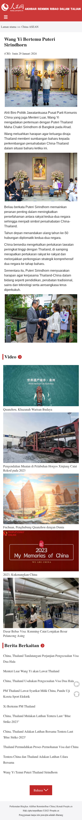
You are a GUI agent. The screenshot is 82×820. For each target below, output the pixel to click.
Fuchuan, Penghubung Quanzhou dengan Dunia (33, 527)
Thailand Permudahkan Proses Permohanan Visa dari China (40, 747)
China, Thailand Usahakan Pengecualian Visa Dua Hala (38, 681)
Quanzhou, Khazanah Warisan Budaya (27, 409)
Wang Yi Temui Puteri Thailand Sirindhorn (30, 772)
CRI (7, 53)
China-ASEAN (29, 27)
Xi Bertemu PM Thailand (19, 706)
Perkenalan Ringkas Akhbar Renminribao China (33, 806)
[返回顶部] (77, 694)
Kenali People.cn (64, 806)
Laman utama (8, 27)
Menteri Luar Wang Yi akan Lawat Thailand (31, 671)
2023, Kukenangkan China (20, 574)
